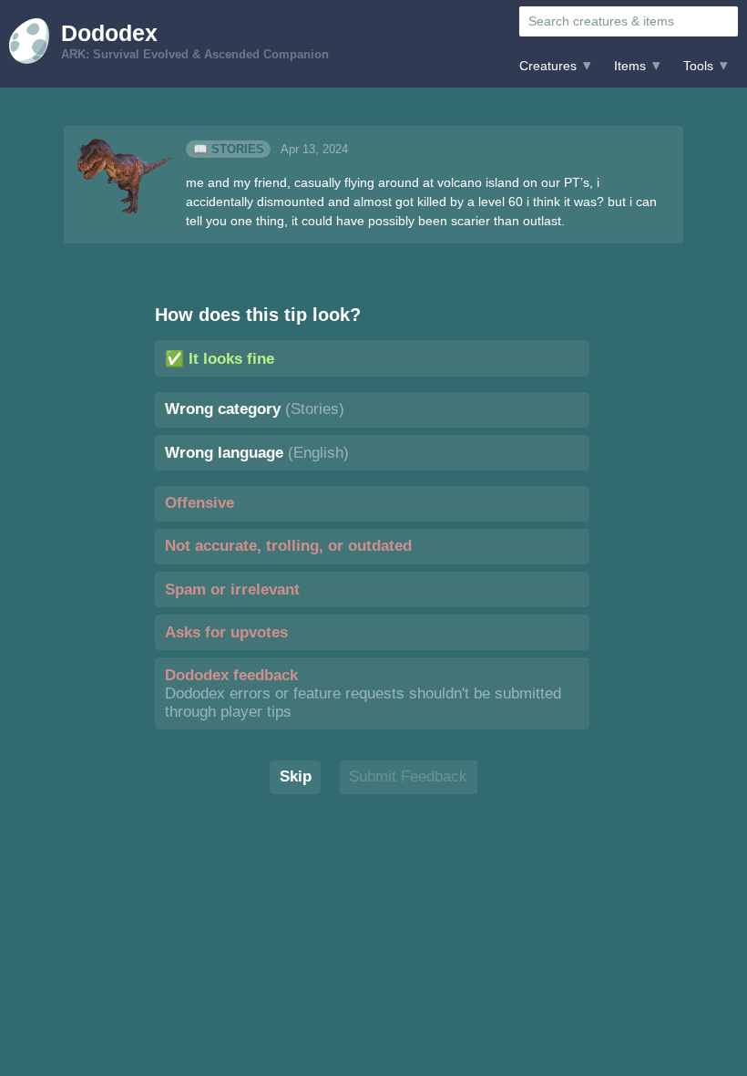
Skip (296, 776)
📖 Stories (228, 149)
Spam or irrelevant (232, 589)
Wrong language (257, 452)
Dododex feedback (363, 693)
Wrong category (254, 409)
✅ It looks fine (219, 358)
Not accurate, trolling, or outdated (288, 545)
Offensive (199, 503)
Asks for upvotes (226, 632)
